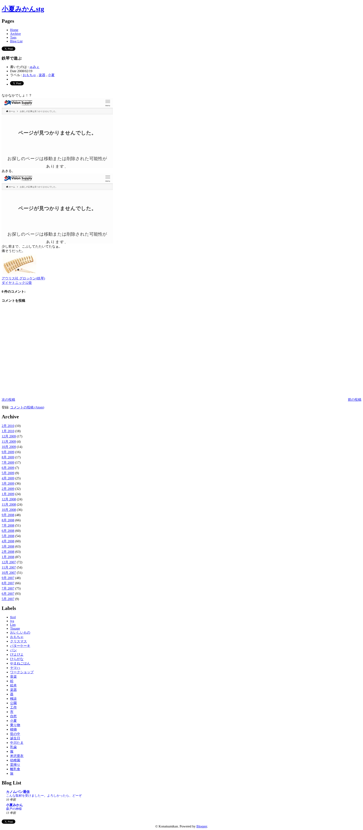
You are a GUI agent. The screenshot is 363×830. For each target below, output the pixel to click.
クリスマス (18, 641)
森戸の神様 (14, 808)
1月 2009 (8, 494)
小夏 (51, 75)
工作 (13, 707)
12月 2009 (9, 436)
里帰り (15, 764)
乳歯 (13, 747)
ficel (13, 617)
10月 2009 (9, 447)
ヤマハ (15, 667)
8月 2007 (8, 583)
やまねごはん (20, 663)
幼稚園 (15, 760)
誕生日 (15, 738)
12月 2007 (9, 562)
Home (14, 30)
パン (13, 650)
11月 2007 (9, 567)
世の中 (15, 734)
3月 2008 (8, 546)
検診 (13, 698)
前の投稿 (354, 399)
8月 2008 (8, 520)
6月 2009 (8, 468)
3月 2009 (8, 483)
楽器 (42, 75)
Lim (13, 624)
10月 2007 (9, 572)
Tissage (15, 628)
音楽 (13, 676)
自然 (13, 716)
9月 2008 (8, 515)
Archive (15, 33)
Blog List (16, 41)
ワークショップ (22, 672)
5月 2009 (8, 473)
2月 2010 (8, 426)
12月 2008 (9, 499)
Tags (13, 37)
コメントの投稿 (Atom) (27, 407)
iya (12, 621)
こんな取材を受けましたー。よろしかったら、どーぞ (44, 795)
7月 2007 (8, 588)
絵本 (13, 685)
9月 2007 (8, 578)
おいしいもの (20, 632)
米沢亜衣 (17, 756)
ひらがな (17, 659)
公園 (13, 703)
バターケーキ (20, 645)
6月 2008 (8, 530)
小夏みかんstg (23, 9)
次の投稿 (8, 399)
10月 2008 (9, 510)
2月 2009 (8, 489)
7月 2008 (8, 525)
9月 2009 (8, 452)
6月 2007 (8, 593)
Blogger (201, 826)
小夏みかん (14, 805)
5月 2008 (8, 536)
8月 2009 (8, 457)
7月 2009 (8, 462)
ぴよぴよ (17, 654)
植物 (13, 729)
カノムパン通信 (18, 791)
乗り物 (15, 725)
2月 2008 (8, 551)
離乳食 (15, 769)
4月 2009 (8, 478)
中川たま (17, 742)
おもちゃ (29, 75)
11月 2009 (9, 441)
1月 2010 (8, 431)
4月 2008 (8, 541)
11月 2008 (9, 504)
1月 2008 (8, 557)
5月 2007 (8, 599)
